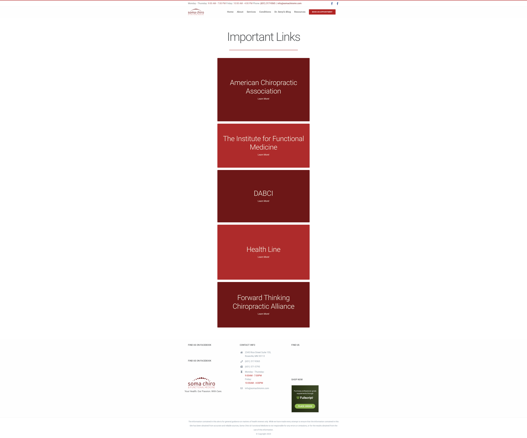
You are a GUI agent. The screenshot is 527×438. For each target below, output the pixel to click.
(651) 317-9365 (267, 3)
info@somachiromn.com (289, 3)
